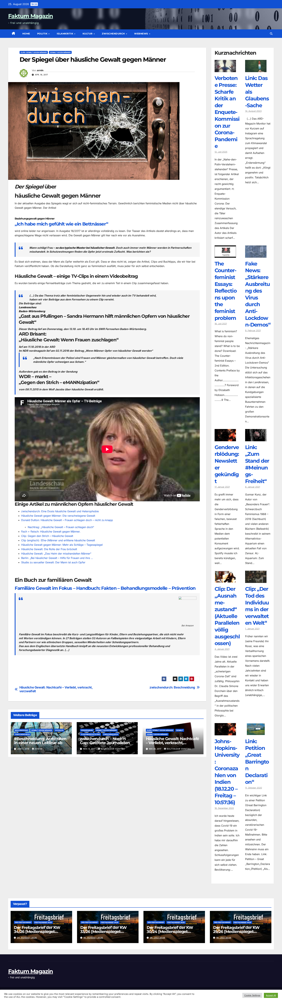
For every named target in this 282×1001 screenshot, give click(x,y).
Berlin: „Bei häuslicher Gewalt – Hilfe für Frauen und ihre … (57, 558)
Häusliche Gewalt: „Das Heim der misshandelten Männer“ (56, 553)
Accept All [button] (271, 995)
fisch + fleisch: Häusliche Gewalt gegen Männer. (50, 531)
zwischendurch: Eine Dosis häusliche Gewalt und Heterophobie (60, 511)
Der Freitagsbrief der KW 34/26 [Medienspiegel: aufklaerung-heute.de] (37, 931)
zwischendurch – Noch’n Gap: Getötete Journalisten (105, 740)
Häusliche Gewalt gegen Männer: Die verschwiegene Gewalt (58, 515)
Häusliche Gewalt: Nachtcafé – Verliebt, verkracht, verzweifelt (56, 689)
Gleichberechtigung (90, 734)
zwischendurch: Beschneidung (172, 687)
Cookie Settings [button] (252, 995)
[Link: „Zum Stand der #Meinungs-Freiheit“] (255, 438)
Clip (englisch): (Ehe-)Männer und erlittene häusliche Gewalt (58, 540)
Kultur (88, 33)
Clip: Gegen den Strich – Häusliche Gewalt (47, 536)
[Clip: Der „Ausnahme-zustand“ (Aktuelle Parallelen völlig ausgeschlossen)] (225, 580)
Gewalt (179, 730)
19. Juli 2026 (223, 937)
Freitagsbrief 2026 (43, 922)
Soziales (59, 730)
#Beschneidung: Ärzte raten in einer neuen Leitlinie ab (40, 740)
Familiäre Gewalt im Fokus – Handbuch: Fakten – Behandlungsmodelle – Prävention (105, 588)
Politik (42, 33)
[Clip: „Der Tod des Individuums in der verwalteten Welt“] (255, 580)
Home (26, 33)
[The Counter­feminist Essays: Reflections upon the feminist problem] (225, 255)
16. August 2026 (93, 937)
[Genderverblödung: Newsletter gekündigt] (225, 438)
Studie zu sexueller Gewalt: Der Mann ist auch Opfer (53, 562)
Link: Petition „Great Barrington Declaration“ (257, 761)
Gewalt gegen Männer (60, 52)
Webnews (141, 33)
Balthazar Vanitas (113, 749)
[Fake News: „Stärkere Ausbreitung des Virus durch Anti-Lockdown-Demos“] (255, 255)
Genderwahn (87, 730)
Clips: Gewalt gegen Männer (34, 52)
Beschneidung (21, 730)
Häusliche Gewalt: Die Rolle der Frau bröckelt (49, 549)
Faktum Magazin (30, 16)
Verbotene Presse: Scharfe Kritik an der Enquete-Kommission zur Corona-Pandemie (227, 112)
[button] (271, 33)
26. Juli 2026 (157, 937)
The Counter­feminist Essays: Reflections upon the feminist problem (226, 290)
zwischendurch (113, 33)
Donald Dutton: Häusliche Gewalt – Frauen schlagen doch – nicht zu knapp (67, 520)
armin (40, 70)
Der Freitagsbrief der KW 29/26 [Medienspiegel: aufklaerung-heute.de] (236, 931)
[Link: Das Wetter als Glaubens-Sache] (255, 69)
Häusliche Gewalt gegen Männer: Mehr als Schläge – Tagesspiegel (62, 544)
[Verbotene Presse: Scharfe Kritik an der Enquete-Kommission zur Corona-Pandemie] (225, 69)
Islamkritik (65, 33)
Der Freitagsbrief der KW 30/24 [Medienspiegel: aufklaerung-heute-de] (170, 931)
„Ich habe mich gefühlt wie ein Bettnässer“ (61, 224)
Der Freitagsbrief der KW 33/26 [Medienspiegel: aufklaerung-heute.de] (103, 931)
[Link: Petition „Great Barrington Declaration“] (255, 733)
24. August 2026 (27, 937)
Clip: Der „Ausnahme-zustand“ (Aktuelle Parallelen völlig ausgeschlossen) (227, 616)
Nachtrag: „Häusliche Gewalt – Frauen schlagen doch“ (61, 527)
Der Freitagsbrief (23, 922)
